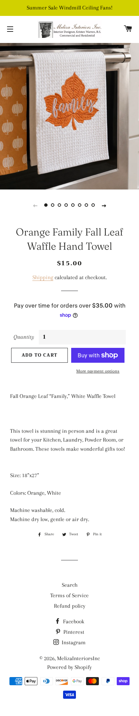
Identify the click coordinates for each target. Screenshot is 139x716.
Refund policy (69, 606)
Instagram (73, 642)
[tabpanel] (69, 115)
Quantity (23, 337)
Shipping (42, 277)
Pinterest (73, 632)
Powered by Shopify (69, 667)
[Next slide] (103, 205)
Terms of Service (69, 595)
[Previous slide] (35, 205)
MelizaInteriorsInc (78, 658)
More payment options (97, 371)
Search (70, 585)
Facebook (73, 621)
